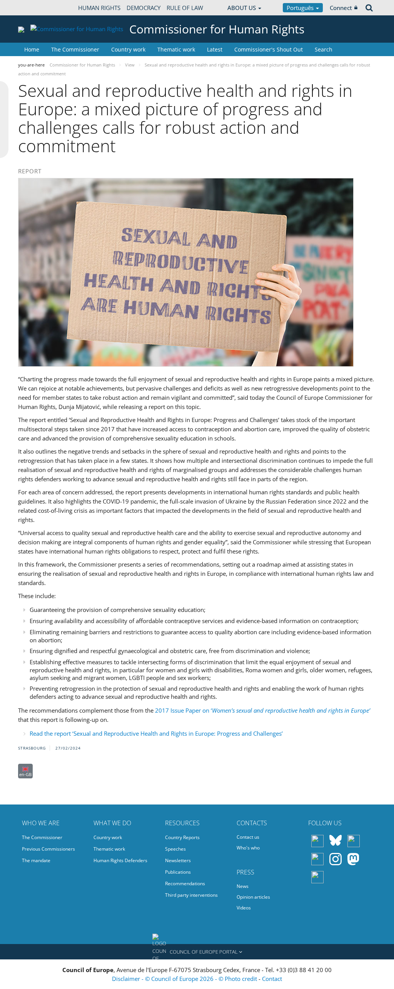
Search (323, 49)
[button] (197, 951)
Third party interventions (191, 895)
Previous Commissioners (48, 849)
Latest (214, 49)
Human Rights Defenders (120, 860)
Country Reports (182, 837)
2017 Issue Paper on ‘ (262, 710)
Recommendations (185, 883)
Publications (178, 872)
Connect (341, 8)
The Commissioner (75, 49)
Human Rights (99, 8)
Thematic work (176, 49)
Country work (128, 49)
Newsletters (178, 860)
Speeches (175, 849)
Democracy (143, 8)
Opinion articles (253, 897)
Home (31, 49)
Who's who (248, 847)
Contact (272, 978)
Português (301, 8)
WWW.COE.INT (37, 7)
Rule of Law (185, 8)
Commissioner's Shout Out (268, 49)
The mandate (36, 860)
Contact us (248, 837)
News (243, 886)
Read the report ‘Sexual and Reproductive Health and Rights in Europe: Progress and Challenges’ (156, 733)
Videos (244, 907)
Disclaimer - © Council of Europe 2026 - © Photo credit (185, 978)
